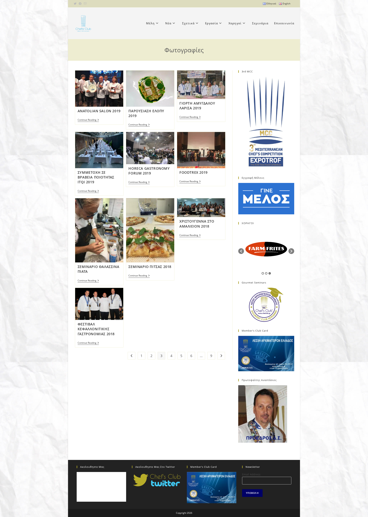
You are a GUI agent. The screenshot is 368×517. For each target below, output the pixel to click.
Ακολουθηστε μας (92, 467)
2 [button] (266, 273)
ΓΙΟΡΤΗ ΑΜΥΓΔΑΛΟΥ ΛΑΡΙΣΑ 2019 (197, 105)
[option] (266, 249)
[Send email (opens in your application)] (85, 4)
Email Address (251, 474)
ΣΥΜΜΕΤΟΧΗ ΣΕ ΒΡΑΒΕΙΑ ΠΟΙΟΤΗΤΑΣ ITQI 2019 (96, 177)
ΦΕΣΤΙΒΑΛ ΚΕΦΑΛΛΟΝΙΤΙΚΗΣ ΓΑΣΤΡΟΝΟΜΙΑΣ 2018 (96, 329)
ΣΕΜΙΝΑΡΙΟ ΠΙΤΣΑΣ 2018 (149, 266)
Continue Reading (88, 120)
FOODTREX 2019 (193, 172)
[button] (241, 251)
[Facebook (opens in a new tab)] (80, 4)
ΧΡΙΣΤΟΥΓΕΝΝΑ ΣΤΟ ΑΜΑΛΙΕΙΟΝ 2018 (196, 223)
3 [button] (270, 273)
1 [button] (263, 273)
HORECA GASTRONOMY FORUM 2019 (149, 170)
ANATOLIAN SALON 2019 (99, 111)
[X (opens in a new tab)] (76, 4)
